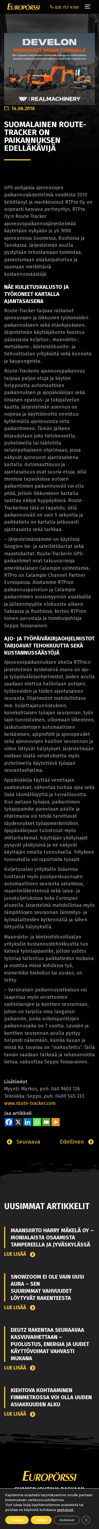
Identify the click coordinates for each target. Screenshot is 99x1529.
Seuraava (27, 1141)
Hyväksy (17, 1520)
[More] (55, 1122)
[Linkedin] (27, 1122)
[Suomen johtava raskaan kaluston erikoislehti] (22, 7)
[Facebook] (9, 1122)
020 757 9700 (66, 7)
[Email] (46, 1122)
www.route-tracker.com (30, 1103)
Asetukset (66, 1520)
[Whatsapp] (37, 1122)
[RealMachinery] (49, 66)
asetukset (65, 1509)
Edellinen (73, 1141)
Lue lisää (15, 1254)
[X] (18, 1122)
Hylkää (41, 1520)
